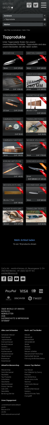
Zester (27, 344)
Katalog (5, 311)
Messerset (28, 337)
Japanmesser (6, 340)
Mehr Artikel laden (24, 240)
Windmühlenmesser (32, 389)
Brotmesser (5, 359)
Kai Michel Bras (30, 377)
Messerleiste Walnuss (14, 185)
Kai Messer (29, 370)
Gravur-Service (6, 386)
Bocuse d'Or (5, 410)
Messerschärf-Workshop (34, 354)
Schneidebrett (30, 342)
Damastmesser (7, 342)
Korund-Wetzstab (12, 161)
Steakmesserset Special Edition (19, 74)
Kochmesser (5, 349)
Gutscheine (5, 379)
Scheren (27, 349)
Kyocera (27, 391)
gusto (3, 407)
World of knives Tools (32, 394)
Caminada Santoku (12, 140)
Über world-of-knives (12, 309)
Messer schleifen (31, 351)
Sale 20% (4, 389)
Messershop (5, 370)
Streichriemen (10, 95)
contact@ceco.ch (9, 273)
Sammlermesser (7, 372)
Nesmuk (28, 382)
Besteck (27, 347)
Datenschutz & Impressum (15, 318)
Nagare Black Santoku (14, 209)
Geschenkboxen (7, 384)
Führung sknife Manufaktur (35, 359)
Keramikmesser (7, 344)
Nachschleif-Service (32, 356)
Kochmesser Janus (36, 185)
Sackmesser (6, 337)
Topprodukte (10, 19)
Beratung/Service (7, 394)
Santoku (4, 347)
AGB (3, 316)
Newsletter (7, 313)
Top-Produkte (6, 377)
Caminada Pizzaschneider (15, 119)
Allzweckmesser (7, 354)
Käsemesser (6, 361)
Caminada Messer (32, 384)
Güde (26, 386)
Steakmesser (6, 356)
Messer (27, 335)
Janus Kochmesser (36, 74)
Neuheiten (4, 375)
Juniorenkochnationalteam (11, 405)
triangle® (28, 396)
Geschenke (5, 382)
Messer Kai (8, 53)
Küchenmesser (6, 351)
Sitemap (5, 321)
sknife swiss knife (31, 379)
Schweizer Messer (8, 335)
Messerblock (29, 340)
